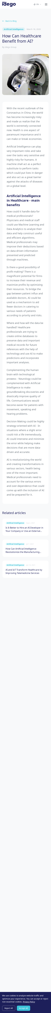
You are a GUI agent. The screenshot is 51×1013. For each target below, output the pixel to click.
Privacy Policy (29, 1001)
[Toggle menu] (46, 4)
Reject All (8, 1008)
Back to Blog (11, 21)
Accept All (23, 1008)
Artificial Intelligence (13, 29)
